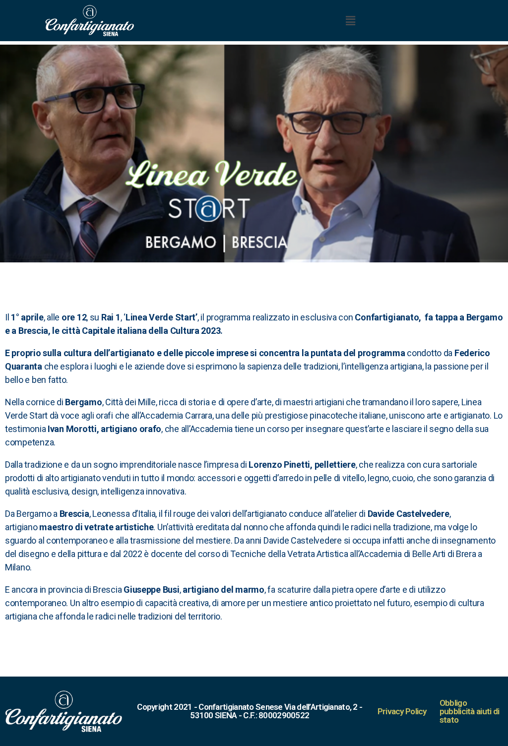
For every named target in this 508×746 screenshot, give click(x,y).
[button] (350, 20)
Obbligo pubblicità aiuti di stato (470, 711)
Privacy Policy (402, 711)
